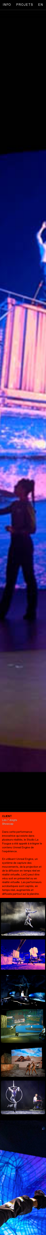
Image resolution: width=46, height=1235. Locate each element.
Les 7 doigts (9, 820)
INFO (7, 4)
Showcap (7, 823)
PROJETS (24, 4)
